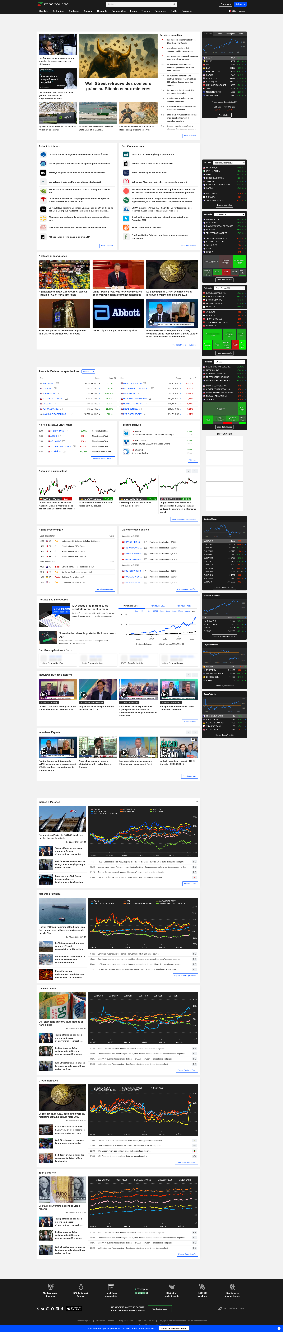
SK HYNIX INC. (48, 383)
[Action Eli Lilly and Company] (66, 398)
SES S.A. (209, 252)
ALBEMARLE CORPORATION (218, 381)
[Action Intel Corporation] (144, 383)
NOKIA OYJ (210, 197)
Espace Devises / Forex (186, 1070)
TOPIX (208, 88)
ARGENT (207, 628)
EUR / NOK (208, 558)
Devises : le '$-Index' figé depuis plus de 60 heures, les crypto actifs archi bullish (130, 877)
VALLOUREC (211, 245)
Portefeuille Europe (132, 606)
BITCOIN (209, 667)
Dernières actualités (170, 35)
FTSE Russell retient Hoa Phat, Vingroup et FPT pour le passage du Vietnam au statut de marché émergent (140, 862)
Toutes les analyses (188, 246)
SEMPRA (210, 400)
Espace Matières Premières (224, 637)
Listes (133, 11)
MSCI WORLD (212, 95)
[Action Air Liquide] (63, 441)
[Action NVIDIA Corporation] (144, 414)
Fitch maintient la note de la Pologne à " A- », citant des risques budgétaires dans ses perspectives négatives (141, 1054)
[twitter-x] (39, 1309)
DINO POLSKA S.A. (214, 300)
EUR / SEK (208, 555)
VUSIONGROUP (212, 219)
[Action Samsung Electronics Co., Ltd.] (71, 414)
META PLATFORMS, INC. (133, 404)
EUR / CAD (208, 565)
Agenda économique (51, 529)
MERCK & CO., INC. (50, 409)
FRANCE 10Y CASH (214, 716)
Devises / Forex (48, 988)
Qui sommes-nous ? (146, 1321)
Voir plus (192, 460)
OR (205, 618)
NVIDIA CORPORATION (132, 414)
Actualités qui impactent (53, 471)
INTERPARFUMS (57, 431)
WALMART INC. (129, 394)
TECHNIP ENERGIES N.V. (60, 446)
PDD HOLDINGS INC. (133, 571)
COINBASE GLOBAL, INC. (216, 374)
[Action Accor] (59, 436)
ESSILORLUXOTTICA (215, 178)
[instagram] (48, 1309)
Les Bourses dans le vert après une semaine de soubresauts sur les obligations (129, 1146)
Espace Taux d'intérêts (187, 1254)
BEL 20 (209, 61)
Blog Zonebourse (126, 1321)
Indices (209, 34)
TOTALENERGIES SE (215, 200)
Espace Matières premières (185, 976)
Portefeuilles (119, 11)
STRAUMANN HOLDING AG (217, 322)
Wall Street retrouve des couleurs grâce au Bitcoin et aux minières (124, 1151)
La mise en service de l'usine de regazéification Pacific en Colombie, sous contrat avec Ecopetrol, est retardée (142, 867)
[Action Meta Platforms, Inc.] (145, 403)
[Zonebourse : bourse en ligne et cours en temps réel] (53, 4)
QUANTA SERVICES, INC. (216, 386)
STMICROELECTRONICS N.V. (218, 185)
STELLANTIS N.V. (213, 171)
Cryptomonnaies (48, 1080)
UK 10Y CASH (212, 730)
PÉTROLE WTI (210, 621)
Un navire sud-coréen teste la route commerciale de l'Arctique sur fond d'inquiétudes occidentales (137, 969)
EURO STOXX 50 (213, 72)
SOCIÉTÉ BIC (55, 452)
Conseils (102, 11)
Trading (146, 11)
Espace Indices (190, 884)
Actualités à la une (49, 146)
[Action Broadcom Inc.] (140, 409)
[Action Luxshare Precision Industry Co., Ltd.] (145, 577)
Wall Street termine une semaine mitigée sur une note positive (122, 1156)
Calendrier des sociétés (135, 529)
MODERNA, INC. (49, 394)
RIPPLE (209, 680)
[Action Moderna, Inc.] (58, 393)
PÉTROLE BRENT (211, 624)
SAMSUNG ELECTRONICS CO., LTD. (55, 414)
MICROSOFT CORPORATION (135, 399)
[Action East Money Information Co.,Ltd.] (145, 553)
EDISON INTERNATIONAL (216, 396)
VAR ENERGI (211, 326)
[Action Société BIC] (63, 451)
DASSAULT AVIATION (215, 242)
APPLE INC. (47, 404)
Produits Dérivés (131, 425)
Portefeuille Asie (184, 606)
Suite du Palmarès (224, 280)
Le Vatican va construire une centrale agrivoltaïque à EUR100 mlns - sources (128, 954)
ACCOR (53, 436)
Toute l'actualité (190, 136)
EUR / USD (208, 541)
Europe (219, 34)
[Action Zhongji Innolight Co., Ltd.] (145, 542)
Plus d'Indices (224, 115)
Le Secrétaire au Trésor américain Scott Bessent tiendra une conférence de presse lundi (133, 1064)
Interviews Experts (49, 732)
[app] (74, 1309)
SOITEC (209, 188)
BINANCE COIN (212, 677)
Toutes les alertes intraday (102, 458)
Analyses (74, 11)
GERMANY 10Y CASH (215, 723)
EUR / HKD (208, 575)
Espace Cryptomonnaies (186, 1162)
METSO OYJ (211, 307)
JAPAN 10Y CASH (213, 726)
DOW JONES (211, 78)
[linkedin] (58, 1309)
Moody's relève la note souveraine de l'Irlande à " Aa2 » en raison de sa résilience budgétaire (135, 1059)
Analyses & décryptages (53, 256)
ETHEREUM (211, 670)
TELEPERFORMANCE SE (216, 233)
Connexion (226, 4)
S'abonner (240, 4)
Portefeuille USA (158, 606)
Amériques (230, 34)
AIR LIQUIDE (55, 441)
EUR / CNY (208, 572)
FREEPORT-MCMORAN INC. (218, 377)
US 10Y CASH (212, 719)
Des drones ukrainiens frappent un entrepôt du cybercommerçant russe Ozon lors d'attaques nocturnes (139, 959)
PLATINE (207, 631)
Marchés (43, 11)
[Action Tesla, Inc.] (54, 388)
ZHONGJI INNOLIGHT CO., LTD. (133, 542)
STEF (208, 249)
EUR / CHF (208, 548)
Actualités (58, 11)
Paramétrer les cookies (105, 1321)
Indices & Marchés (49, 802)
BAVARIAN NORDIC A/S (216, 293)
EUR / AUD (208, 568)
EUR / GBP (208, 544)
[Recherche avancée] (174, 4)
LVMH (208, 175)
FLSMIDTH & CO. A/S (214, 303)
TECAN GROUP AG (214, 319)
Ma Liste (207, 163)
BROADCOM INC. (130, 409)
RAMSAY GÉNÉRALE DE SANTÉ (219, 226)
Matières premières (50, 894)
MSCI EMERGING (213, 92)
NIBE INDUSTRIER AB (215, 297)
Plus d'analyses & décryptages (184, 345)
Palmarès (187, 11)
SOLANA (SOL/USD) (214, 674)
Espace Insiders (190, 721)
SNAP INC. (210, 181)
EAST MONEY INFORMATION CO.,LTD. (133, 554)
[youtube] (43, 1309)
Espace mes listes (224, 205)
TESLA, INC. (47, 388)
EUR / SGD (208, 578)
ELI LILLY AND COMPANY (53, 399)
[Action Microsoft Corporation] (149, 398)
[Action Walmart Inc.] (138, 393)
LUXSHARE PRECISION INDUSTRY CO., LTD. (133, 577)
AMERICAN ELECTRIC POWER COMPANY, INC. (221, 393)
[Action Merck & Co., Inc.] (60, 409)
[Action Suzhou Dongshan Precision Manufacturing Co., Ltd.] (145, 548)
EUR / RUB (208, 551)
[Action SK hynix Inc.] (57, 383)
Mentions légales (83, 1321)
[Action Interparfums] (66, 431)
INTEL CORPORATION (132, 383)
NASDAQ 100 (211, 82)
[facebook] (53, 1309)
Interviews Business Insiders (55, 675)
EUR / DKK (208, 561)
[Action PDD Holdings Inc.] (144, 571)
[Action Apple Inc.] (54, 403)
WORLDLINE (211, 223)
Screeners (160, 11)
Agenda (88, 11)
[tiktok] (63, 1309)
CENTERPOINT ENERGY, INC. (218, 389)
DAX (208, 68)
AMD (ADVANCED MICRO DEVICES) (136, 388)
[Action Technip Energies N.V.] (73, 446)
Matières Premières (212, 596)
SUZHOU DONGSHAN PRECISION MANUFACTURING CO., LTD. (133, 548)
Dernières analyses (133, 146)
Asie (241, 34)
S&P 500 (209, 75)
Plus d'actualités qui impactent (184, 519)
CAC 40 (209, 58)
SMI (207, 65)
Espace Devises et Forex (224, 587)
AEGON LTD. (211, 316)
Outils (174, 11)
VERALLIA (210, 230)
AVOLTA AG (210, 312)
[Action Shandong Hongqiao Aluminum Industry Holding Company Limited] (145, 559)
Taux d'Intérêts (47, 1172)
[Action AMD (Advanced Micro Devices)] (152, 388)
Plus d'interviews (189, 776)
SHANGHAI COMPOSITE (216, 85)
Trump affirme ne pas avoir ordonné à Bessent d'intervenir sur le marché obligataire (131, 872)
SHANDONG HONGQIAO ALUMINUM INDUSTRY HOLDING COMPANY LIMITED (133, 559)
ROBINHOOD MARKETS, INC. (218, 367)
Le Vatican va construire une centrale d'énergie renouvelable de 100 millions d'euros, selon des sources (139, 964)
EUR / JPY (208, 582)
